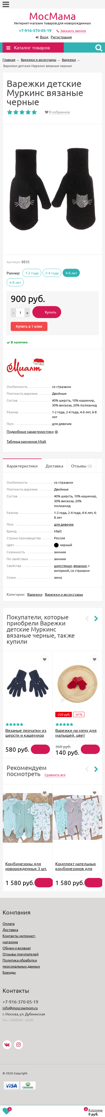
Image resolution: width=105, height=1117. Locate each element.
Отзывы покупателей (20, 954)
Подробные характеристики (30, 431)
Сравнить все (55, 775)
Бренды (9, 972)
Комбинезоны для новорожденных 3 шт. (26, 866)
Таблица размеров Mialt (26, 441)
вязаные (80, 565)
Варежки (34, 594)
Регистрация (61, 37)
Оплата (9, 923)
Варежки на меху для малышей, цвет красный (76, 735)
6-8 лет (15, 282)
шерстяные (63, 565)
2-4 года (52, 273)
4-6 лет (71, 273)
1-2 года (31, 273)
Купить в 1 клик (29, 326)
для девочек (64, 524)
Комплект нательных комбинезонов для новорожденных (75, 868)
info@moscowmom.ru (20, 1007)
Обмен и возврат (17, 948)
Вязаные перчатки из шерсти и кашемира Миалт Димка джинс (25, 735)
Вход (44, 37)
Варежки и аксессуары (64, 594)
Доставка (10, 929)
